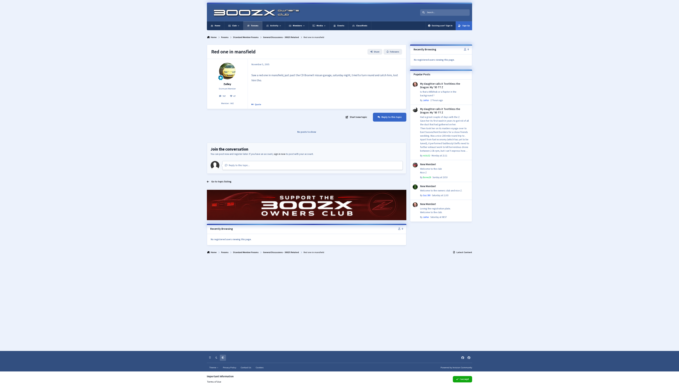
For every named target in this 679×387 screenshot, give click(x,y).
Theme (213, 367)
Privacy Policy (229, 367)
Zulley (227, 84)
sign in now (279, 154)
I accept (464, 379)
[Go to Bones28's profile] (415, 165)
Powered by (456, 367)
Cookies (260, 367)
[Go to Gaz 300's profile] (415, 186)
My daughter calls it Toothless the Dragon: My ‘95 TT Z (440, 85)
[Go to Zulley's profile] (227, 71)
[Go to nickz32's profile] (415, 109)
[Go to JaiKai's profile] (415, 84)
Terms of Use (214, 382)
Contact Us (246, 367)
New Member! (428, 164)
